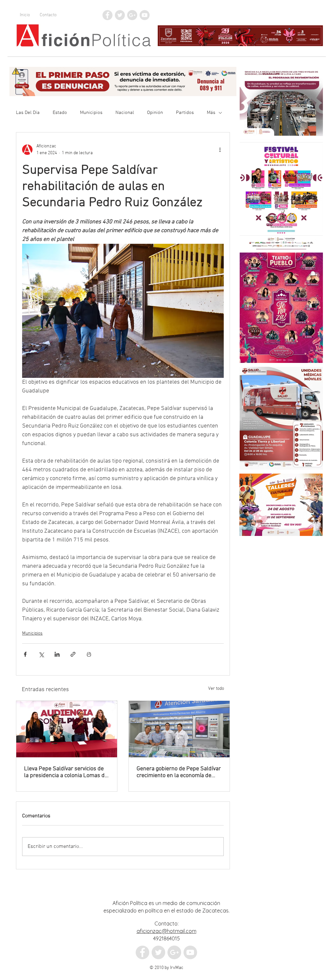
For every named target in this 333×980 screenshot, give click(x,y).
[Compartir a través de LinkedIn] (57, 654)
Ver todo (216, 688)
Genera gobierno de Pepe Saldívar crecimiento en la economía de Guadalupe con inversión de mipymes (179, 772)
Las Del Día (28, 113)
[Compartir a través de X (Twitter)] (41, 654)
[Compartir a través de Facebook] (25, 654)
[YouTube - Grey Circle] (145, 15)
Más (211, 113)
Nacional (124, 113)
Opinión (155, 113)
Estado (60, 113)
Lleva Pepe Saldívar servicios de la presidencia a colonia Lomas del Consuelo (66, 772)
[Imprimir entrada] (89, 654)
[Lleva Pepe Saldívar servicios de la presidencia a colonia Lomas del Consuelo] (66, 729)
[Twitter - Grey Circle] (120, 15)
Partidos (185, 113)
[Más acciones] (220, 150)
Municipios (91, 113)
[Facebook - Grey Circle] (107, 15)
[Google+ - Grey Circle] (132, 15)
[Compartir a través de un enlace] (73, 654)
